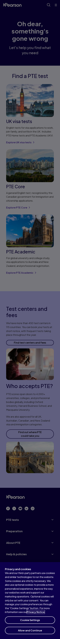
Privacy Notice (36, 612)
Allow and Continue (30, 630)
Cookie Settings (30, 620)
